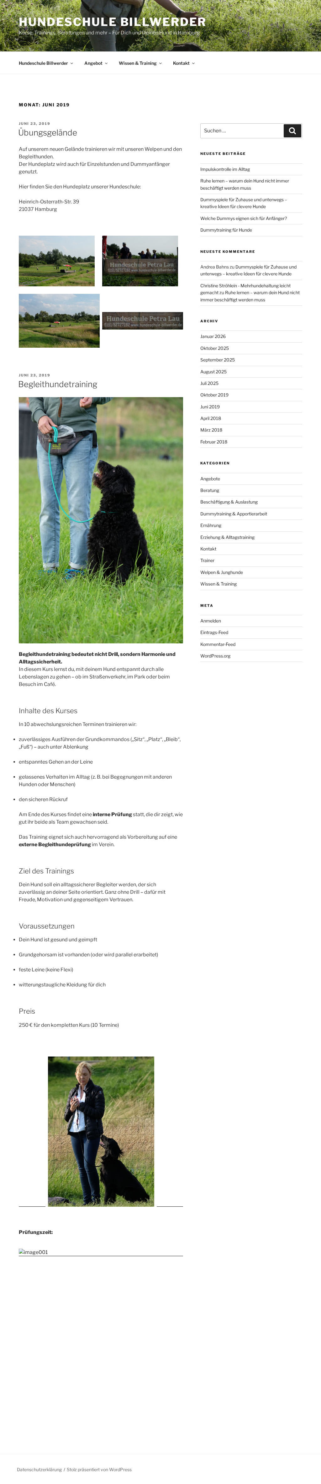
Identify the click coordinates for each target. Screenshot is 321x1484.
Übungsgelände (47, 132)
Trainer (207, 560)
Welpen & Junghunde (221, 572)
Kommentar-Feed (217, 644)
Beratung (209, 490)
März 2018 (211, 429)
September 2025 (217, 359)
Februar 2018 (213, 441)
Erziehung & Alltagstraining (227, 537)
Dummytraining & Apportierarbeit (233, 513)
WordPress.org (215, 655)
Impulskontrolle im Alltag (225, 169)
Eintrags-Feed (214, 632)
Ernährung (210, 525)
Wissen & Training (138, 63)
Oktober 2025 (214, 348)
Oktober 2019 (214, 394)
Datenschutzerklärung (39, 1469)
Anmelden (210, 620)
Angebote (210, 478)
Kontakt (181, 63)
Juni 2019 (210, 406)
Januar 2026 (213, 336)
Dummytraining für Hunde (226, 230)
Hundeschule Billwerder (113, 22)
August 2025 (213, 371)
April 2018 (210, 418)
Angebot (93, 63)
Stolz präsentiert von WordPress (99, 1469)
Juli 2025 (209, 383)
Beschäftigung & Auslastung (229, 501)
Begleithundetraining (57, 384)
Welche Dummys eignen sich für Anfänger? (243, 218)
